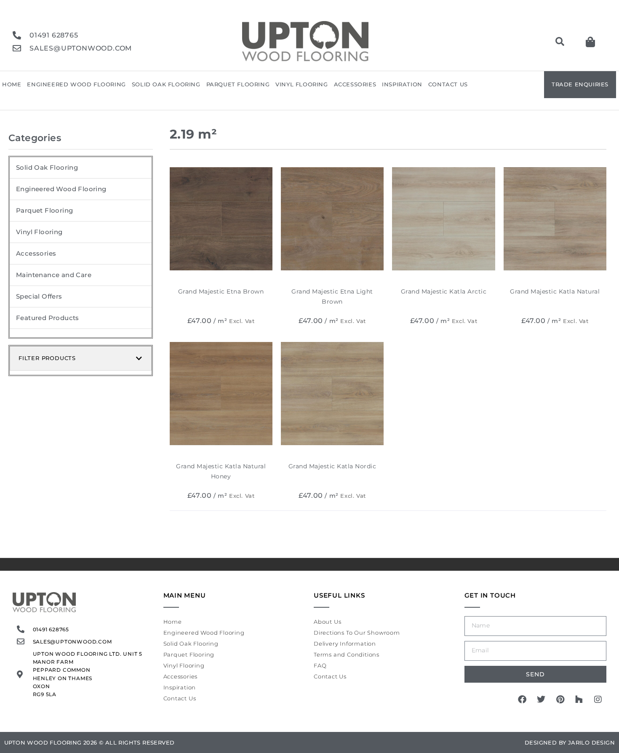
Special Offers (39, 296)
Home (11, 84)
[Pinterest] (560, 699)
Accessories (355, 84)
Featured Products (47, 318)
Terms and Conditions (346, 654)
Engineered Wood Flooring (76, 84)
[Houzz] (579, 699)
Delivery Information (345, 643)
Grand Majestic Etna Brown (221, 291)
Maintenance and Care (53, 275)
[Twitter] (541, 699)
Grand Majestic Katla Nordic (332, 466)
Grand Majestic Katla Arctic (444, 291)
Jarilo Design (591, 742)
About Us (327, 621)
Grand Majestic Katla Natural (555, 291)
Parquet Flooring (238, 84)
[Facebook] (522, 699)
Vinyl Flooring (301, 84)
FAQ (320, 665)
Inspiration (402, 84)
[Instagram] (598, 699)
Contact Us (448, 84)
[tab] (80, 358)
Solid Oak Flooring (166, 84)
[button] (560, 42)
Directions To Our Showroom (357, 632)
